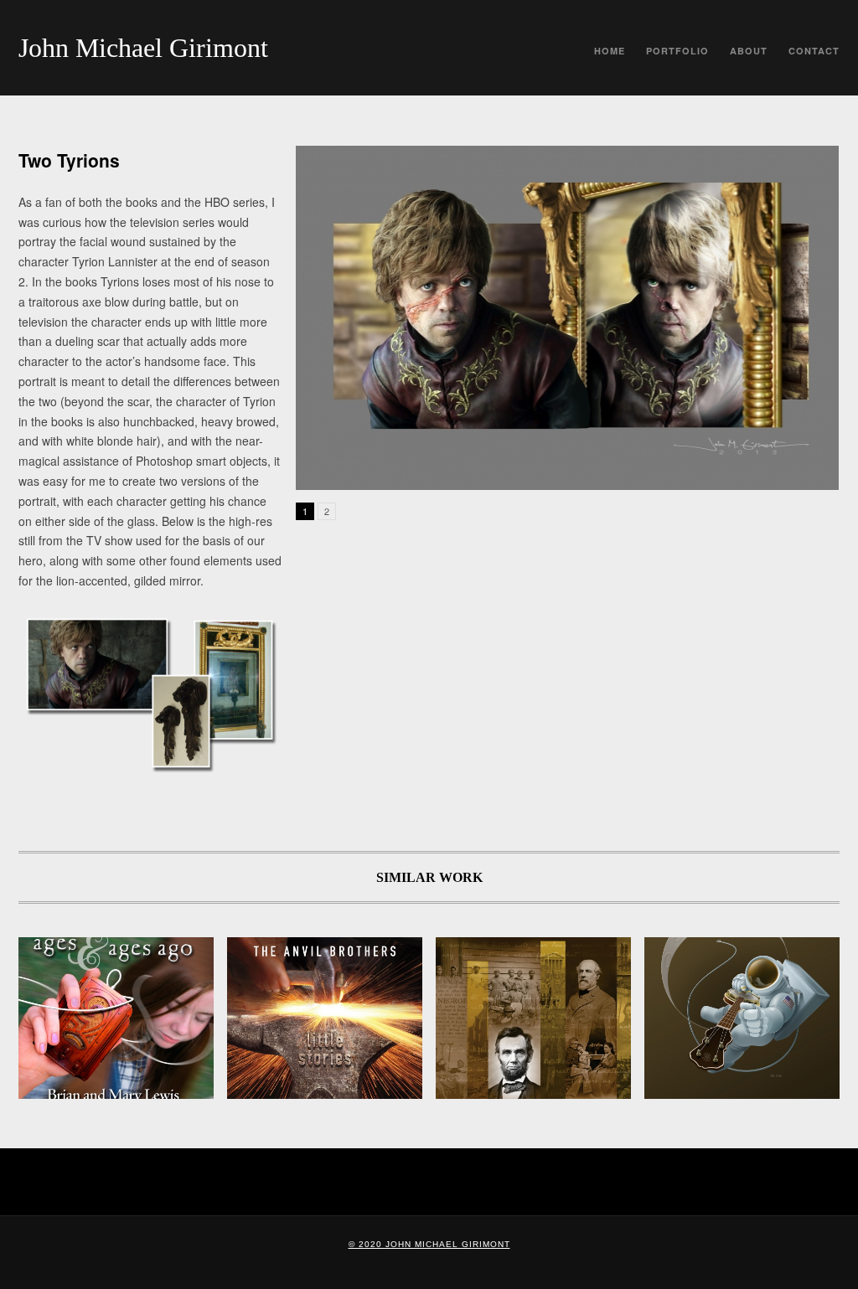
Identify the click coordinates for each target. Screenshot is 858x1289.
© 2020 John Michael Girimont (429, 1244)
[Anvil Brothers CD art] (324, 1018)
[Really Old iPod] (116, 1018)
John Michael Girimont (143, 48)
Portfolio (677, 50)
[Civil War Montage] (533, 1018)
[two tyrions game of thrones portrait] (567, 318)
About (749, 50)
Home (609, 50)
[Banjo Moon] (742, 1018)
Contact (814, 50)
